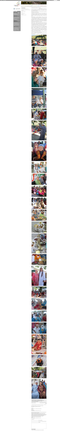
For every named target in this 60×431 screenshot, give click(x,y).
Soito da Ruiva (35, 5)
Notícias (50, 0)
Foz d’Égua (45, 5)
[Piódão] (34, 2)
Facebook (5, 0)
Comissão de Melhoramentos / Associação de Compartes (25, 10)
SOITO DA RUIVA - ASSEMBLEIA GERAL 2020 (17, 13)
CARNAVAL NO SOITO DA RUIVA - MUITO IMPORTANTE (17, 14)
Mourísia (31, 5)
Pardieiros (25, 5)
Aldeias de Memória (17, 4)
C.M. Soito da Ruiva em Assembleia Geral (16, 19)
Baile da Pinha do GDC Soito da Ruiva (17, 18)
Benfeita (22, 5)
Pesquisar (58, 0)
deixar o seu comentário (36, 401)
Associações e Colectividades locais (37, 400)
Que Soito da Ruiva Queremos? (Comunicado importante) (17, 24)
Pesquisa (52, 0)
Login (1, 0)
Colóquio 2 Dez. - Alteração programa (16, 30)
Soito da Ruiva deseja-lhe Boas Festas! (17, 25)
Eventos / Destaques (42, 400)
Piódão (38, 5)
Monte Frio (28, 5)
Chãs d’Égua (41, 5)
